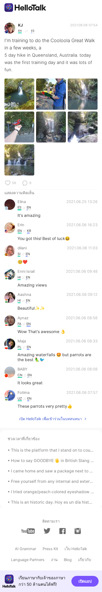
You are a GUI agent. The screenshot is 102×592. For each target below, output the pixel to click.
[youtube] (28, 531)
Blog (68, 559)
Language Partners (27, 559)
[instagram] (78, 531)
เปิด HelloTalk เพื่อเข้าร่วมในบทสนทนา (50, 419)
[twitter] (47, 531)
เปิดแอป (85, 581)
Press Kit (50, 549)
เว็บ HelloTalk (76, 549)
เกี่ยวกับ (84, 559)
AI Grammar (25, 549)
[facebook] (62, 531)
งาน (54, 559)
